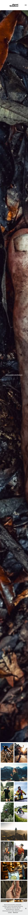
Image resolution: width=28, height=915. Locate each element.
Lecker (10, 912)
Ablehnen (15, 912)
